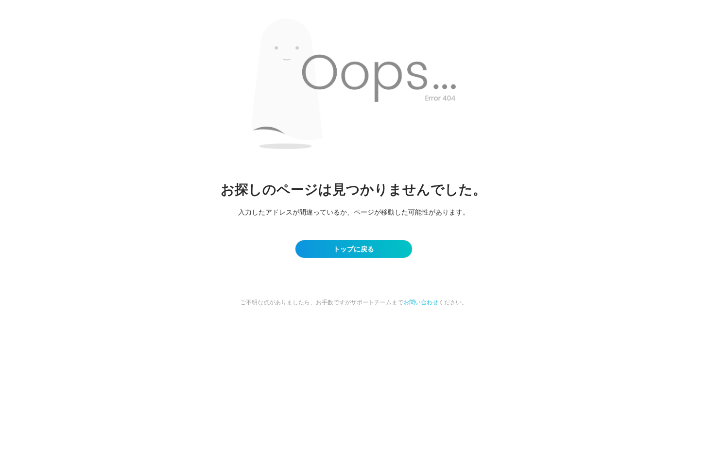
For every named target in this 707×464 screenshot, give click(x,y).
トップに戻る (353, 248)
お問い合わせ (420, 302)
